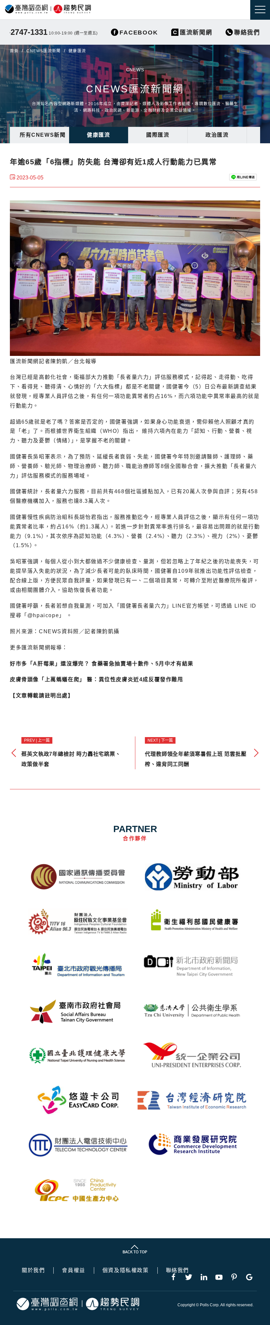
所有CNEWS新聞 (43, 135)
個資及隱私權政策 (125, 1270)
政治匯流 (217, 135)
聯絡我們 (177, 1270)
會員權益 (73, 1270)
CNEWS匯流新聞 (43, 51)
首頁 (14, 51)
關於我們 (33, 1270)
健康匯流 (98, 135)
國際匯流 (157, 135)
